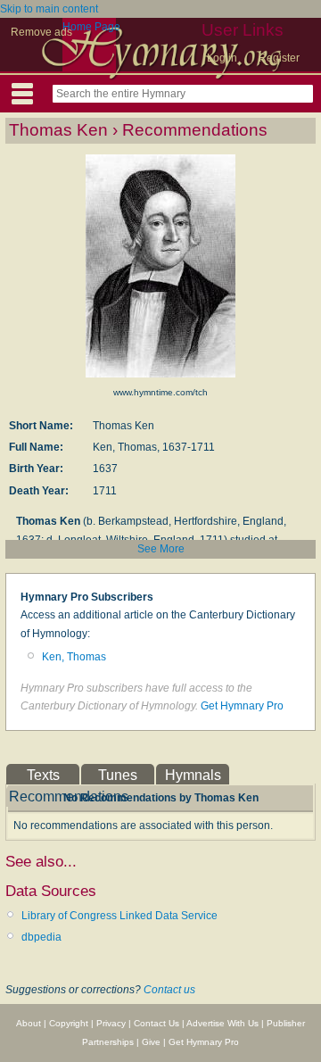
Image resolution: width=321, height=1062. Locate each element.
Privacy (111, 1023)
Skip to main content (49, 9)
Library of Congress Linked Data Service (119, 915)
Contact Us (156, 1023)
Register (279, 58)
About (28, 1023)
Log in (222, 58)
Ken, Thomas (74, 657)
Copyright (68, 1023)
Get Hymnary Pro (242, 706)
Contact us (169, 989)
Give (151, 1042)
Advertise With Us (222, 1023)
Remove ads (41, 32)
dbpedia (41, 937)
